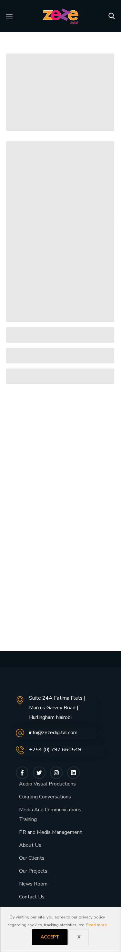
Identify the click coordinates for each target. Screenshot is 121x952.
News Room (33, 883)
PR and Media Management (50, 832)
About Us (30, 845)
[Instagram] (56, 772)
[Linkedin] (73, 772)
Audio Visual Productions (47, 783)
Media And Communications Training (50, 814)
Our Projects (33, 871)
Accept (50, 937)
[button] (111, 16)
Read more (96, 925)
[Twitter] (39, 772)
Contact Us (32, 896)
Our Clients (32, 858)
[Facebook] (22, 772)
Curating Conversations (45, 796)
